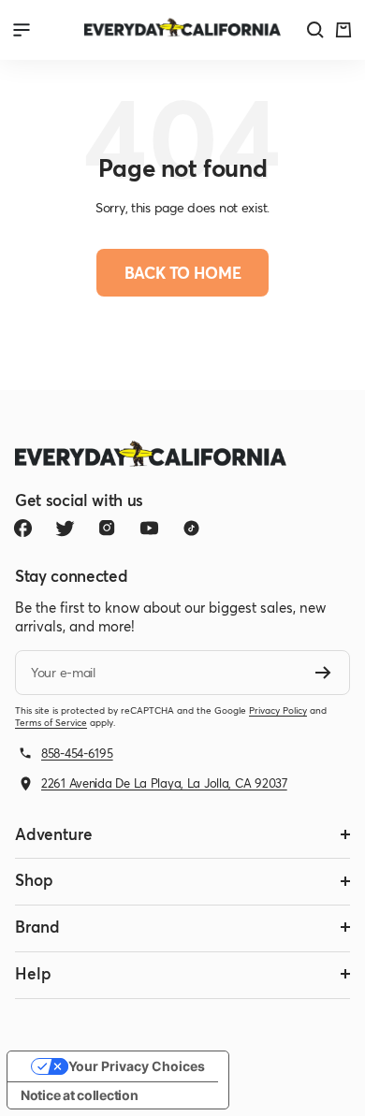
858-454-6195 (77, 753)
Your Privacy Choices (136, 1066)
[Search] (315, 30)
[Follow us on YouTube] (149, 528)
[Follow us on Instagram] (107, 528)
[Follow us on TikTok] (191, 528)
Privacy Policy (278, 710)
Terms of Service (51, 723)
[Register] (323, 672)
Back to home (182, 272)
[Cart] (343, 30)
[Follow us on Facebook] (23, 528)
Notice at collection (79, 1095)
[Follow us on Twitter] (65, 528)
